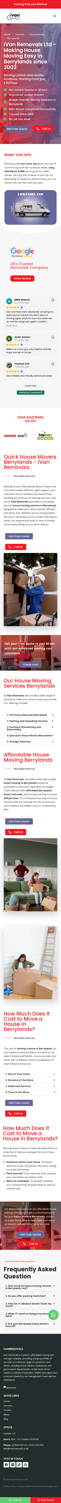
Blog (6, 1418)
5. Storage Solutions (19, 741)
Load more (30, 385)
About (7, 1414)
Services (8, 1405)
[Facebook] (6, 1465)
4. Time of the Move (17, 1092)
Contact (7, 1409)
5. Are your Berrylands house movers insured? (27, 1325)
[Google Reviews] (25, 1465)
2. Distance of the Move (19, 1080)
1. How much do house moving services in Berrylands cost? (28, 1287)
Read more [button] (11, 325)
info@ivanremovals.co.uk (16, 1448)
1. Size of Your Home (17, 1074)
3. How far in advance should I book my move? (28, 1305)
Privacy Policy (10, 1486)
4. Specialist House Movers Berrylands (29, 735)
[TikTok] (19, 1465)
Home (7, 1401)
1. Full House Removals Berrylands (27, 715)
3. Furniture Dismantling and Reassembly (24, 728)
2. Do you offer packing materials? (25, 1296)
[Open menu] (54, 16)
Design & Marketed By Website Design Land (37, 1486)
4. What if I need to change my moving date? (28, 1315)
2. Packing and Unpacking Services (27, 721)
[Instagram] (13, 1465)
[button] (30, 715)
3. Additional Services (18, 1086)
